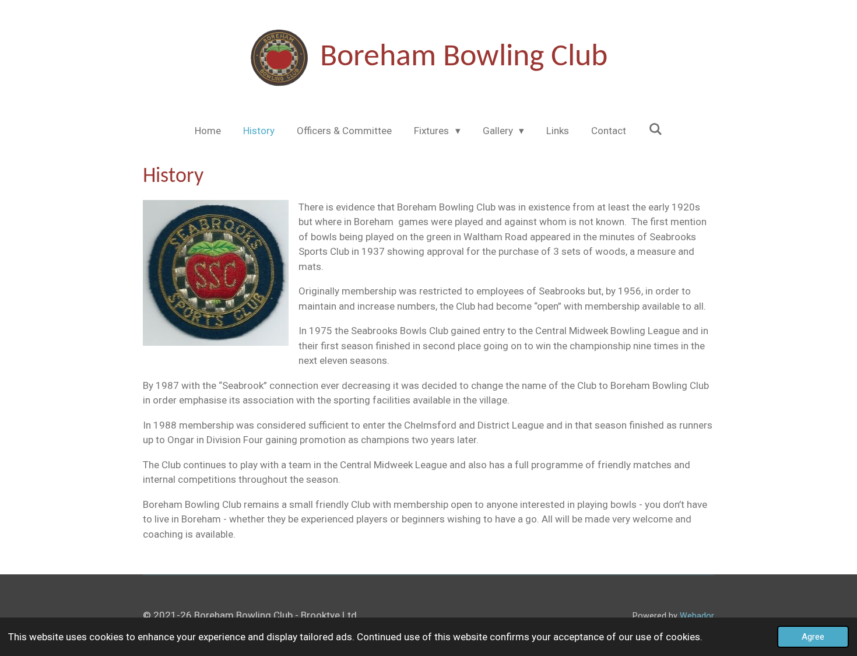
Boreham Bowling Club (463, 57)
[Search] (655, 129)
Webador (697, 615)
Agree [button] (813, 637)
